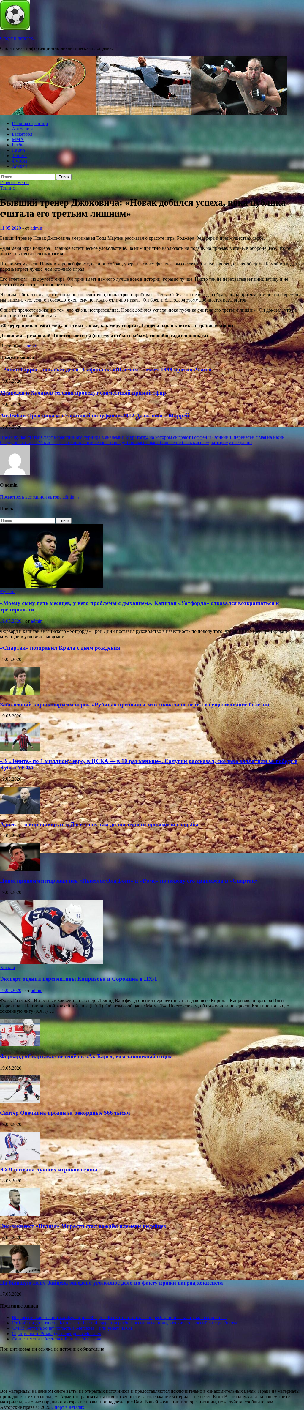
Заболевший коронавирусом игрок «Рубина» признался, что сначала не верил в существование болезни (134, 704)
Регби (18, 144)
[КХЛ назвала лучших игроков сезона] (20, 1157)
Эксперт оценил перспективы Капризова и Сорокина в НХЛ (78, 979)
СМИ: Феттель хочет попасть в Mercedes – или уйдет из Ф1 (72, 1328)
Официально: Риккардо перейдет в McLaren (56, 1333)
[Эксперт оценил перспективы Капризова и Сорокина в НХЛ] (51, 962)
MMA (18, 139)
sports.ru (31, 345)
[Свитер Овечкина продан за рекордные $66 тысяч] (20, 1101)
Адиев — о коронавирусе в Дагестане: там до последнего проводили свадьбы (99, 824)
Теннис (19, 155)
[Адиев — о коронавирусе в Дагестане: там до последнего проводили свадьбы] (20, 812)
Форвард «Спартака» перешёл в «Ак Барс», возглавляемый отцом (86, 1056)
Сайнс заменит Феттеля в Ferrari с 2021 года (56, 1338)
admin (36, 228)
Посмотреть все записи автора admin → (40, 496)
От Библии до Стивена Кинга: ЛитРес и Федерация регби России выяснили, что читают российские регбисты (124, 1322)
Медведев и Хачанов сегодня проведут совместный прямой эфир (83, 392)
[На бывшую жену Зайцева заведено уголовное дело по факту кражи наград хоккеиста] (20, 1271)
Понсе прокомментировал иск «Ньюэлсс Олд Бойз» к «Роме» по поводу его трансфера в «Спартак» (129, 881)
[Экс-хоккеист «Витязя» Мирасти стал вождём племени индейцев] (20, 1214)
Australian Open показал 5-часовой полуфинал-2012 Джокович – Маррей (94, 415)
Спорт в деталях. (17, 38)
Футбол (19, 160)
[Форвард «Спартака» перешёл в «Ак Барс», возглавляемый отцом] (20, 1044)
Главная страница (30, 123)
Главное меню (14, 182)
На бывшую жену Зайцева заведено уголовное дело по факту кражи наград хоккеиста (111, 1283)
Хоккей (19, 166)
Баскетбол (22, 134)
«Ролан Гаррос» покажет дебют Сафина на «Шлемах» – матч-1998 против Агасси (106, 369)
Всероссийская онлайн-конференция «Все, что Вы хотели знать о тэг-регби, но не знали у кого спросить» (119, 1317)
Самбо (18, 150)
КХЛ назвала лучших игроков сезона (48, 1169)
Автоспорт (23, 128)
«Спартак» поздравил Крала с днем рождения (60, 648)
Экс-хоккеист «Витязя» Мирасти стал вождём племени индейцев (83, 1226)
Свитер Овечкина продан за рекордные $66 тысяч (65, 1113)
